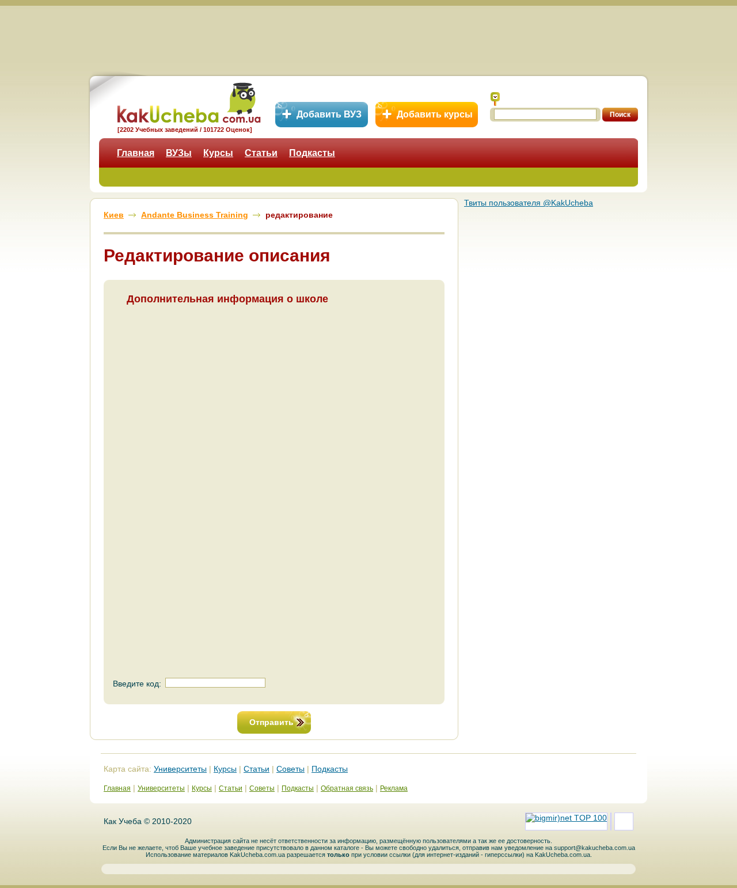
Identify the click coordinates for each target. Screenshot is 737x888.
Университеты (180, 768)
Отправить (271, 722)
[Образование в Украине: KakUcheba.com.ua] (188, 101)
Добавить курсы (435, 114)
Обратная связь (347, 788)
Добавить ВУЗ (329, 114)
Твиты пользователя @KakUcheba (528, 202)
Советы (290, 768)
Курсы (218, 153)
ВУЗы (179, 153)
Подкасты (312, 153)
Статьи (261, 153)
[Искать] (495, 99)
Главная (135, 153)
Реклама (394, 788)
